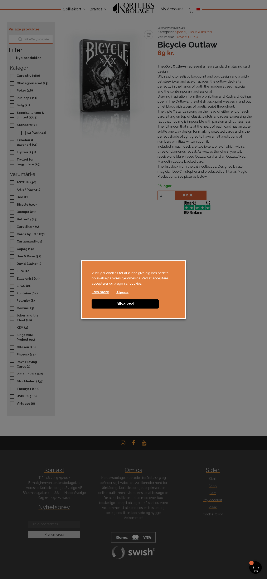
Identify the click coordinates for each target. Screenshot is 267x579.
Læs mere (100, 292)
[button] (255, 567)
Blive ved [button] (125, 304)
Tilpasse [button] (122, 292)
